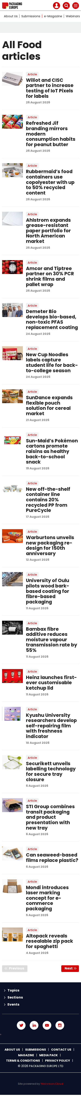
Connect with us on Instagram (59, 1025)
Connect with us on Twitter (21, 1025)
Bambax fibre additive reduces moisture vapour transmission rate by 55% (51, 640)
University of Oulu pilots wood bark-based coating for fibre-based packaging (47, 591)
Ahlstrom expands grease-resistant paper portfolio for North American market (48, 231)
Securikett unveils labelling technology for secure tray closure (51, 771)
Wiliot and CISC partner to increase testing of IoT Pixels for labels (50, 88)
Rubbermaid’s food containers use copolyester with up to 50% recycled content (50, 182)
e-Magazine (53, 16)
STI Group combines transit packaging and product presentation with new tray (50, 817)
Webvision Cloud (51, 1084)
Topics (13, 990)
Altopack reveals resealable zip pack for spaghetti (49, 941)
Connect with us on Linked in (34, 1025)
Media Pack (48, 1055)
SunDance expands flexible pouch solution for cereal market (49, 405)
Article (32, 74)
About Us (11, 16)
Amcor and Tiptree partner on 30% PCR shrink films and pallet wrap (50, 276)
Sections (15, 997)
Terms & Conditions (23, 1061)
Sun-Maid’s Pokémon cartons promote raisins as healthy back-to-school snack (52, 451)
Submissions (30, 16)
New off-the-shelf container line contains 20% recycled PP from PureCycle (48, 500)
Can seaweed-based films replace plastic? (52, 858)
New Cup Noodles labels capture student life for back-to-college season (52, 362)
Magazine (26, 1055)
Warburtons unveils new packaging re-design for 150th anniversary (50, 545)
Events (13, 1004)
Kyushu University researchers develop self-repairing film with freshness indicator (51, 726)
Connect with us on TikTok (40, 1034)
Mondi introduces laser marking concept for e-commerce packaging (47, 898)
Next (72, 968)
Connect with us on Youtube (47, 1025)
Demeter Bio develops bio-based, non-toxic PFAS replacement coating (52, 319)
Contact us (61, 1050)
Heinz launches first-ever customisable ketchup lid (51, 682)
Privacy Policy (57, 1061)
